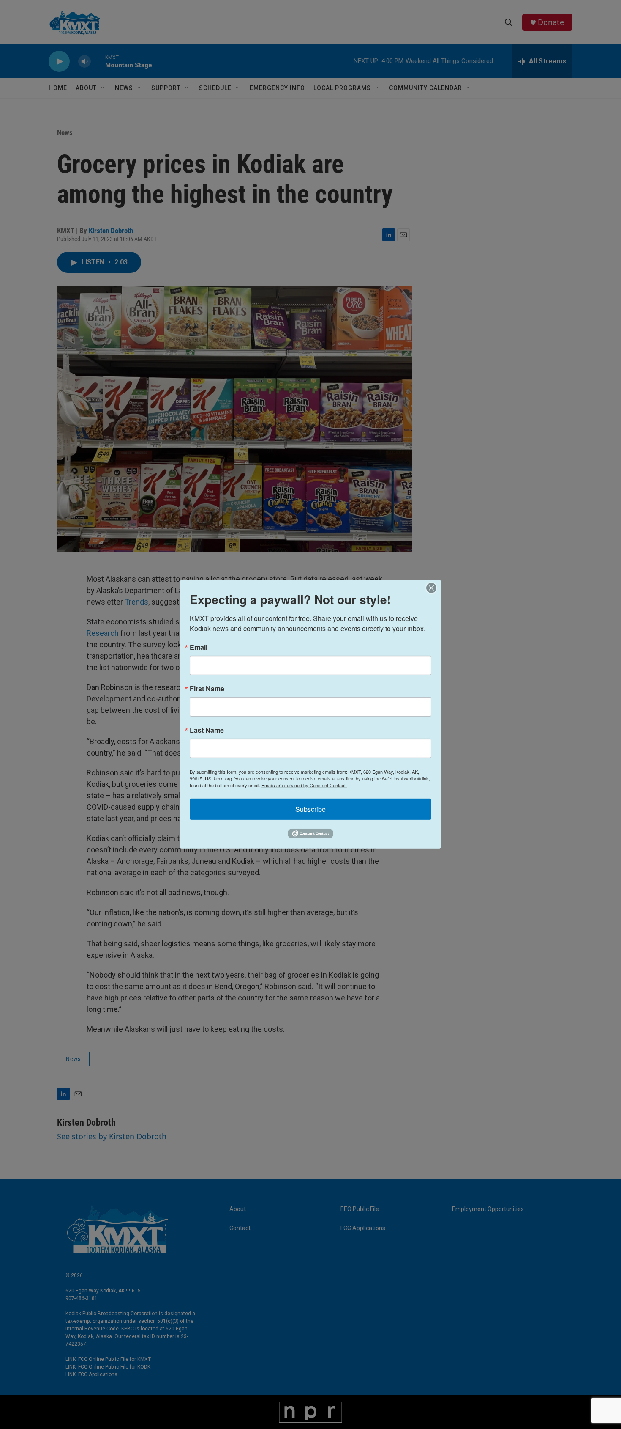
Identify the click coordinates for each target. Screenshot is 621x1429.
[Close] (434, 588)
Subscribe (310, 809)
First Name (207, 688)
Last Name (207, 730)
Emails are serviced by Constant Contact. (304, 785)
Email (198, 647)
